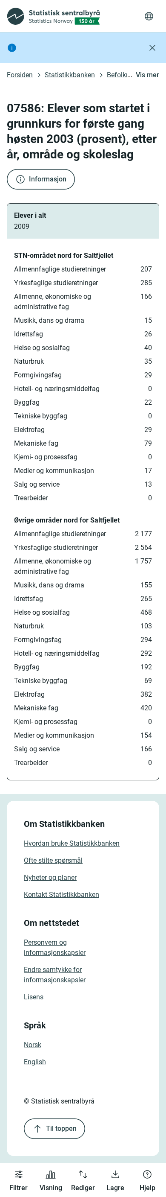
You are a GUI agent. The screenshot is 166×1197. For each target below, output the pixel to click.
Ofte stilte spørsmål (53, 860)
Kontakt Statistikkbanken (61, 894)
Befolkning (123, 75)
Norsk (32, 1045)
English (35, 1062)
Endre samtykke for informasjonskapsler (55, 975)
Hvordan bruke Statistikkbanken (72, 843)
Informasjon (47, 179)
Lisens (33, 997)
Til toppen (61, 1128)
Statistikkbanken (70, 75)
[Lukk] (152, 48)
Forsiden (20, 75)
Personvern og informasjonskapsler (55, 947)
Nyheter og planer (50, 877)
